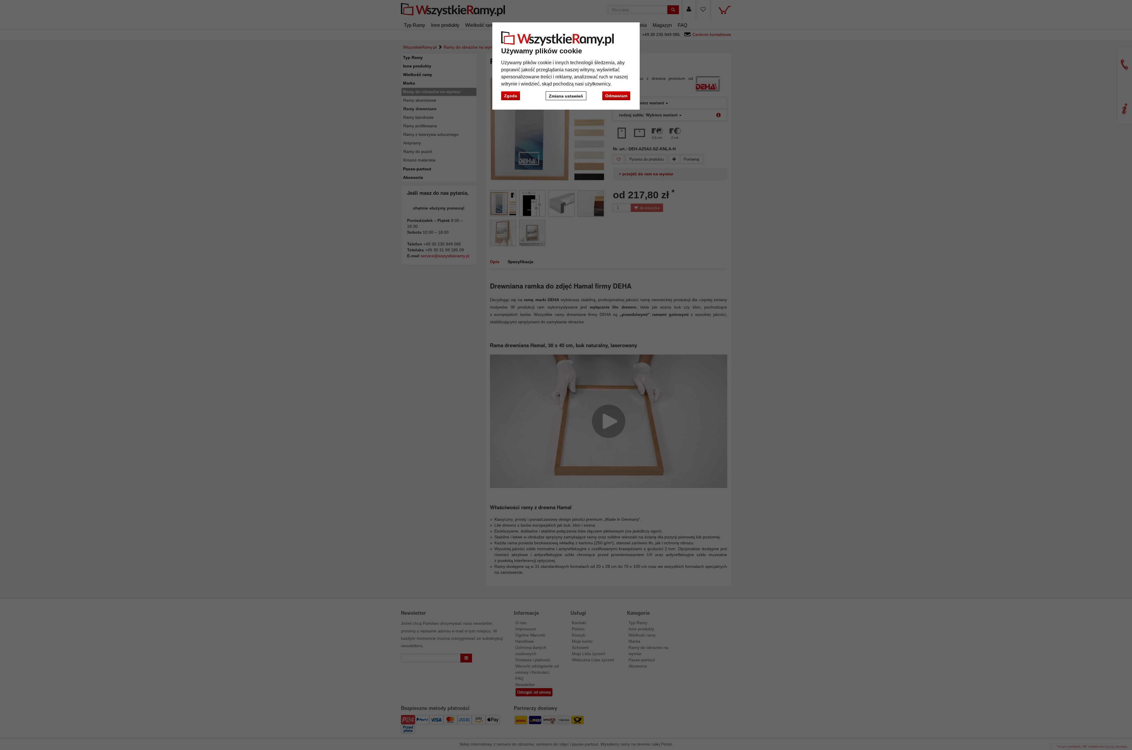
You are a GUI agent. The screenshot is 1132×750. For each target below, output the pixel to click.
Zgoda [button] (510, 95)
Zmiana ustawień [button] (566, 96)
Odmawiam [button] (616, 95)
